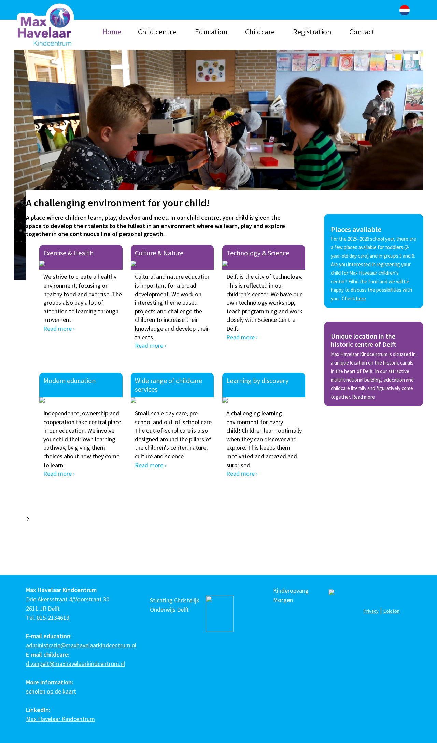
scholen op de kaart (51, 691)
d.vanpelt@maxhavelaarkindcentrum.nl (75, 664)
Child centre (157, 32)
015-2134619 (53, 617)
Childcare (260, 32)
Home (111, 32)
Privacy (371, 611)
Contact (362, 32)
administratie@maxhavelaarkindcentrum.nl (81, 645)
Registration (312, 32)
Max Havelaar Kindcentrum (60, 719)
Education (211, 32)
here (361, 298)
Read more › (59, 328)
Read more (363, 397)
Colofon (391, 611)
